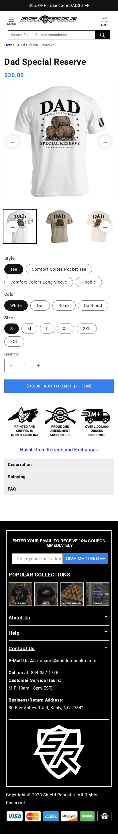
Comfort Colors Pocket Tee (59, 269)
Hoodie (89, 282)
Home (9, 45)
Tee (13, 269)
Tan (40, 305)
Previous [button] (13, 141)
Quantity (11, 354)
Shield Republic (59, 794)
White (16, 305)
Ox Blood (93, 305)
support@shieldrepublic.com (67, 660)
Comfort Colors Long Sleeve (38, 282)
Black (64, 305)
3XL (14, 341)
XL (65, 328)
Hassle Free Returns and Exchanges (59, 450)
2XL (87, 328)
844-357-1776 (44, 672)
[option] (59, 141)
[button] (11, 19)
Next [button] (105, 141)
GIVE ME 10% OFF (85, 558)
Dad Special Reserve (36, 45)
